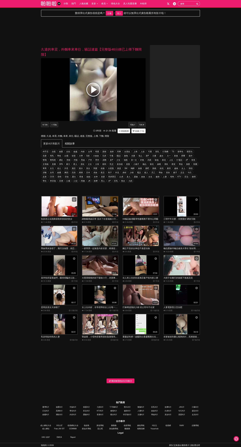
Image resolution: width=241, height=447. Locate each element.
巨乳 (116, 180)
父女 (90, 164)
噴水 (81, 168)
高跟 (149, 159)
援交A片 (195, 410)
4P (187, 159)
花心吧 (100, 428)
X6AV (181, 425)
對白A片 (127, 407)
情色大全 (115, 3)
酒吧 (147, 168)
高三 (153, 172)
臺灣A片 (45, 407)
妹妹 (143, 176)
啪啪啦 (44, 445)
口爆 (68, 180)
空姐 (67, 176)
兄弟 (104, 155)
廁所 (169, 168)
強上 (140, 155)
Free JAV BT (59, 428)
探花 (164, 159)
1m (45, 124)
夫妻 (133, 155)
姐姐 (88, 176)
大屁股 (111, 168)
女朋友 (127, 151)
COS (52, 176)
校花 (162, 168)
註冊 (109, 13)
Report (73, 437)
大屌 (97, 164)
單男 (45, 168)
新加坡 (120, 164)
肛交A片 (86, 410)
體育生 (190, 151)
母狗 (172, 176)
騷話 (76, 135)
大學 (81, 155)
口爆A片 (195, 407)
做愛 (61, 151)
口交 (76, 180)
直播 (54, 164)
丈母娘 (46, 164)
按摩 (96, 180)
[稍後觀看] (236, 438)
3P (109, 180)
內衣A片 (73, 414)
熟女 (123, 180)
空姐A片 (73, 407)
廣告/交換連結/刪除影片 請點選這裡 (184, 445)
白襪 (66, 155)
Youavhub (154, 428)
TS (173, 151)
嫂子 (175, 172)
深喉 (45, 172)
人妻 (165, 176)
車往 (71, 135)
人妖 (143, 151)
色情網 (168, 425)
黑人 (103, 180)
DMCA (59, 437)
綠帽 (159, 164)
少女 (118, 159)
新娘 (176, 155)
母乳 (52, 155)
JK (89, 180)
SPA (61, 164)
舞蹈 (66, 172)
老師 (112, 151)
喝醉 (133, 168)
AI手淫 (45, 151)
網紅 (61, 159)
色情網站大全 (73, 425)
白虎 (121, 176)
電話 (139, 172)
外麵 (60, 135)
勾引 (190, 172)
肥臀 (183, 155)
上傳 (95, 135)
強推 (126, 159)
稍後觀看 (124, 131)
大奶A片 (100, 407)
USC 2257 (46, 437)
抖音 (66, 168)
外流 (117, 172)
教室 (173, 164)
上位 (171, 159)
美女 (88, 168)
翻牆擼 (127, 428)
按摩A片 (168, 407)
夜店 (103, 172)
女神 (96, 176)
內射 (83, 151)
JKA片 (181, 407)
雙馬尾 (53, 159)
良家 (45, 155)
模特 (104, 164)
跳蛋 (119, 168)
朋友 (83, 164)
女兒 (52, 168)
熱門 (73, 3)
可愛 (150, 151)
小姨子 (136, 164)
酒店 (74, 168)
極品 (144, 164)
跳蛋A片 (86, 407)
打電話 (179, 159)
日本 (88, 172)
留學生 (180, 151)
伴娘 (76, 159)
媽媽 (81, 172)
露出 (74, 176)
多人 (129, 176)
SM (125, 168)
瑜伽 (157, 159)
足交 (182, 172)
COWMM (73, 428)
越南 (176, 168)
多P (111, 159)
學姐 (181, 164)
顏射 (104, 151)
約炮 (142, 159)
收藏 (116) (139, 131)
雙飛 (45, 159)
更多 (94, 3)
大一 (169, 155)
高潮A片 (59, 410)
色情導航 (127, 425)
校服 (103, 168)
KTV (179, 176)
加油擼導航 (113, 428)
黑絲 (83, 159)
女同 (52, 172)
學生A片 (73, 410)
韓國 (195, 164)
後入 (146, 172)
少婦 (132, 172)
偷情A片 (113, 410)
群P (147, 155)
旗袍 (126, 155)
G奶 (88, 155)
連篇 (82, 135)
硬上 (75, 164)
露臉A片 (86, 414)
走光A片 (195, 414)
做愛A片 (59, 407)
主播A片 (141, 414)
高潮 (61, 180)
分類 (66, 3)
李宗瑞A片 (127, 414)
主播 (154, 155)
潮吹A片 (59, 414)
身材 (124, 172)
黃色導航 (100, 425)
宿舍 (168, 172)
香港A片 (100, 414)
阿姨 (83, 180)
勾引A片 (181, 410)
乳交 (112, 164)
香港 (81, 176)
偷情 (194, 176)
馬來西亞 (112, 176)
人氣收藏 (83, 3)
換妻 (188, 164)
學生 (45, 180)
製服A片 (141, 407)
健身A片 (127, 410)
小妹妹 (96, 155)
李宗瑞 (53, 180)
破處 (75, 151)
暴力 (68, 164)
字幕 (111, 155)
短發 (74, 155)
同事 (119, 151)
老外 (190, 155)
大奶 (130, 180)
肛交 (186, 176)
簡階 (107, 135)
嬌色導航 (140, 425)
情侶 (191, 168)
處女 (161, 155)
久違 (49, 135)
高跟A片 (181, 414)
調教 (105, 159)
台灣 (90, 151)
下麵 (101, 135)
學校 (59, 155)
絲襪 (59, 172)
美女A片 (168, 414)
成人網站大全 (45, 425)
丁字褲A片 (113, 407)
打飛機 (165, 151)
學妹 (161, 172)
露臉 (136, 176)
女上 (183, 168)
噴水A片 (113, 414)
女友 (150, 176)
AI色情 (143, 3)
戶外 (90, 159)
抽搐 (140, 168)
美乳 (157, 151)
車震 (54, 135)
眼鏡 (154, 168)
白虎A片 (168, 410)
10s (54, 124)
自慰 (54, 151)
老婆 (103, 176)
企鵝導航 (195, 425)
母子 (110, 172)
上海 (135, 151)
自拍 (68, 151)
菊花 (152, 164)
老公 (59, 168)
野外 (97, 159)
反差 (45, 176)
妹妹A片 (154, 410)
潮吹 (166, 164)
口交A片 (45, 410)
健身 (158, 176)
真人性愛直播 (130, 3)
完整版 (89, 135)
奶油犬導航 (86, 428)
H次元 (154, 425)
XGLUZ (59, 425)
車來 (65, 135)
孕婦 (68, 159)
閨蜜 (95, 168)
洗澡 (74, 172)
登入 (119, 13)
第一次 (134, 159)
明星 (97, 151)
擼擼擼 (113, 425)
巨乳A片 (154, 407)
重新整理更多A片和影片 (121, 380)
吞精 (59, 176)
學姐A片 (154, 414)
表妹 (95, 172)
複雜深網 (140, 428)
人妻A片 (141, 410)
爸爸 (193, 159)
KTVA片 (100, 410)
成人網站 (45, 428)
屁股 (128, 164)
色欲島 (86, 425)
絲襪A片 (45, 414)
